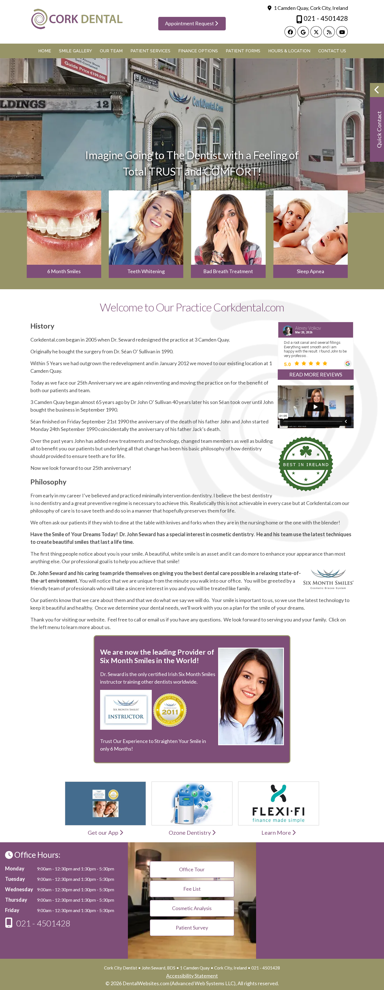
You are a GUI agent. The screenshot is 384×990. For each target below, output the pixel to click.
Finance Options (198, 50)
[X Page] (316, 31)
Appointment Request (190, 23)
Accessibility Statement (192, 976)
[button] (377, 122)
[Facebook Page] (290, 31)
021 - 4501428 (325, 18)
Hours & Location (289, 50)
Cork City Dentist (120, 967)
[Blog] (329, 31)
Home (44, 50)
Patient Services (150, 50)
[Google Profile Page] (303, 31)
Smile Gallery (75, 50)
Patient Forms (243, 50)
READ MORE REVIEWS (315, 374)
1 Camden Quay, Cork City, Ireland (310, 8)
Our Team (111, 50)
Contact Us (332, 50)
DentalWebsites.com (146, 983)
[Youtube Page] (342, 31)
